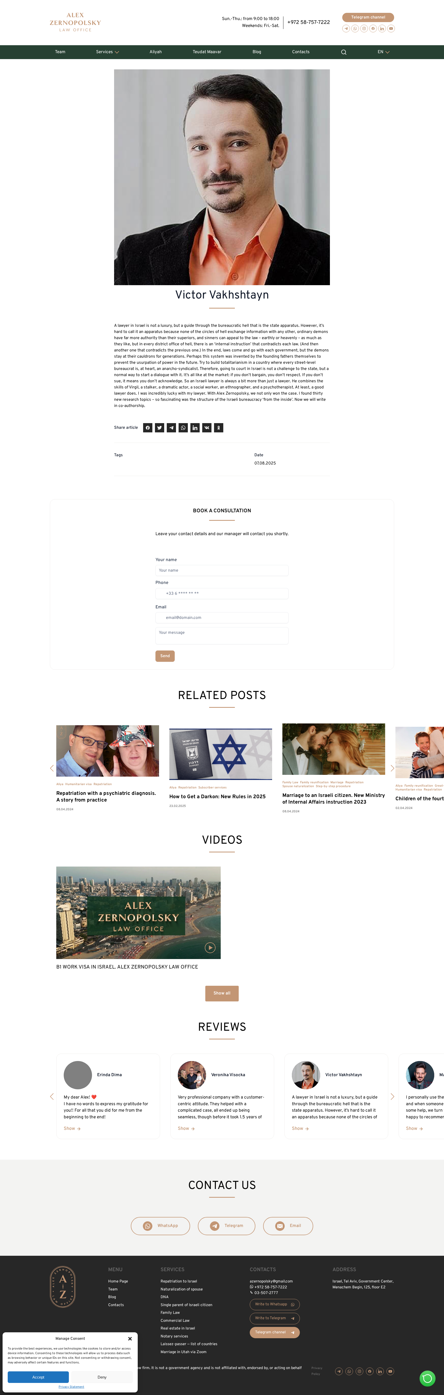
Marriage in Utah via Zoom (184, 1352)
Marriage (337, 782)
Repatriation (103, 784)
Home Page (118, 1281)
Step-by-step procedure (333, 786)
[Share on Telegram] (171, 427)
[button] (130, 1338)
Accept (38, 1377)
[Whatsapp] (355, 28)
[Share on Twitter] (159, 427)
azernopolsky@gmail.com (271, 1281)
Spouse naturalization (298, 786)
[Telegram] (346, 28)
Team (60, 52)
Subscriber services (212, 787)
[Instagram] (364, 28)
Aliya (59, 784)
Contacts (301, 52)
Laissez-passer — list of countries (189, 1344)
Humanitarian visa (78, 784)
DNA (165, 1297)
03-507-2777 (266, 1293)
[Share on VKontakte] (206, 427)
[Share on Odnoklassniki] (218, 427)
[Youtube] (391, 28)
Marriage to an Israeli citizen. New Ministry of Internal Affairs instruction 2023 (333, 799)
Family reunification (314, 782)
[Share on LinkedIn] (195, 427)
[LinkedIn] (382, 28)
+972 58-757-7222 (308, 22)
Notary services (174, 1336)
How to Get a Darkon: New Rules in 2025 (217, 797)
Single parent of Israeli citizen (186, 1305)
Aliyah (156, 52)
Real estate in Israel (178, 1328)
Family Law (290, 782)
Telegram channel (368, 17)
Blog (257, 52)
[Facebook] (373, 28)
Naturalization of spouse (182, 1289)
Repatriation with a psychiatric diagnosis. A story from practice (106, 797)
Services (104, 52)
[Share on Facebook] (147, 427)
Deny (102, 1377)
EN (380, 52)
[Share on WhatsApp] (183, 427)
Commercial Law (175, 1320)
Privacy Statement (71, 1387)
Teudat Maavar (207, 52)
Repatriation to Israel (179, 1281)
